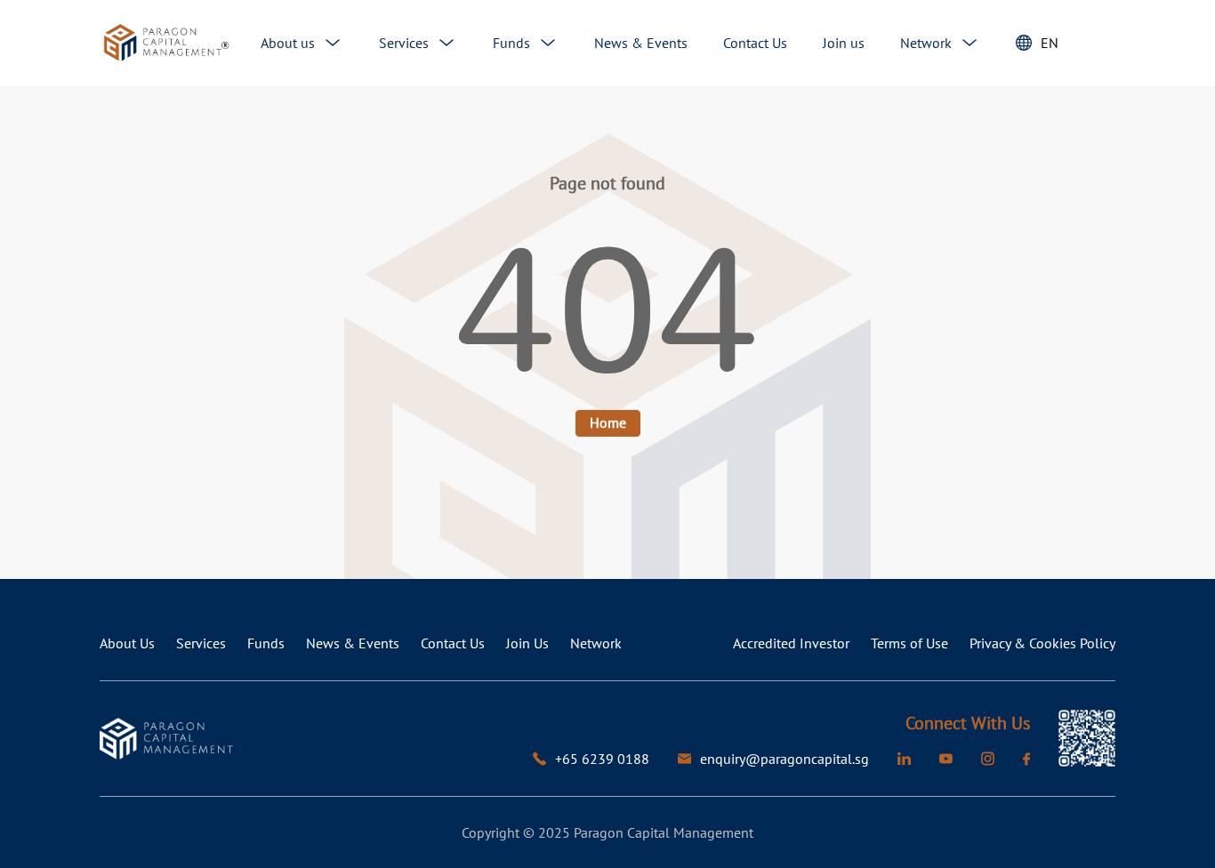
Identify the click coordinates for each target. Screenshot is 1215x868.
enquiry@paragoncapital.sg (784, 759)
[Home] (166, 42)
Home (608, 422)
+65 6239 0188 (602, 759)
